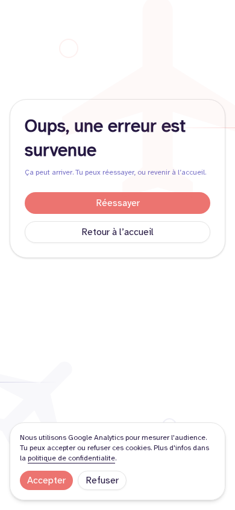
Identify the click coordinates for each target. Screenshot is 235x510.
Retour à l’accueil (117, 232)
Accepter (46, 480)
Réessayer (118, 203)
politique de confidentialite (71, 458)
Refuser (102, 480)
